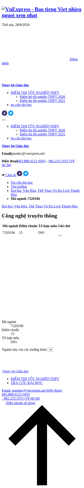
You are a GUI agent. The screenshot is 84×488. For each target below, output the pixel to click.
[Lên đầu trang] (42, 484)
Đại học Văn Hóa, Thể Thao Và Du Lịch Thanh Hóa (40, 206)
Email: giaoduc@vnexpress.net (24, 390)
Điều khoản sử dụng (20, 403)
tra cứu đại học (21, 105)
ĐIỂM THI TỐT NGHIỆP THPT (35, 93)
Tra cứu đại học (22, 182)
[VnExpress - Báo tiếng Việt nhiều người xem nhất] (42, 15)
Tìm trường (19, 186)
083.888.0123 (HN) (31, 161)
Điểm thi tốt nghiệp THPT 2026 (42, 97)
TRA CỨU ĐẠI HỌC (27, 383)
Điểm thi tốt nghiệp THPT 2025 (42, 101)
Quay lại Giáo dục (16, 371)
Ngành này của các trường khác (24, 349)
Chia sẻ (10, 175)
